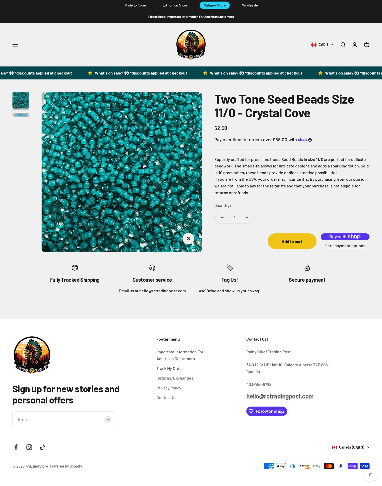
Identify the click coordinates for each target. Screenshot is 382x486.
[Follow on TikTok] (42, 447)
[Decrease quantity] (222, 217)
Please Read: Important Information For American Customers (191, 16)
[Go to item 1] (20, 101)
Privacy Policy (168, 387)
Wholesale (250, 5)
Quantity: (222, 205)
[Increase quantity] (246, 217)
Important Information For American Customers (179, 355)
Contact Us (166, 397)
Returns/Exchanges (174, 377)
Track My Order (169, 368)
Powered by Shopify (66, 466)
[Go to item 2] (20, 116)
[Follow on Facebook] (15, 447)
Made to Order (135, 5)
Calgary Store (215, 5)
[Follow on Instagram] (29, 447)
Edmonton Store (175, 5)
